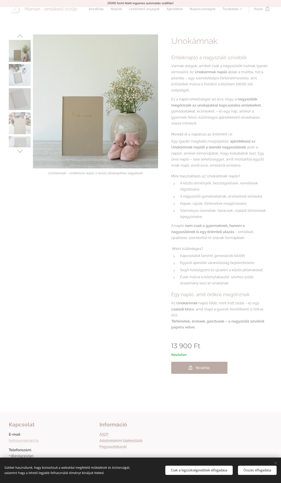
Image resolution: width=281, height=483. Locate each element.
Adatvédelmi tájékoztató (120, 440)
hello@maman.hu (24, 440)
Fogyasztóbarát (113, 446)
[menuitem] (97, 9)
